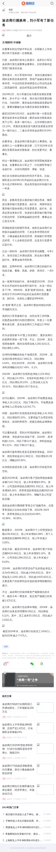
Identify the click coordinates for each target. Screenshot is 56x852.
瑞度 (6, 646)
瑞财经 (9, 30)
